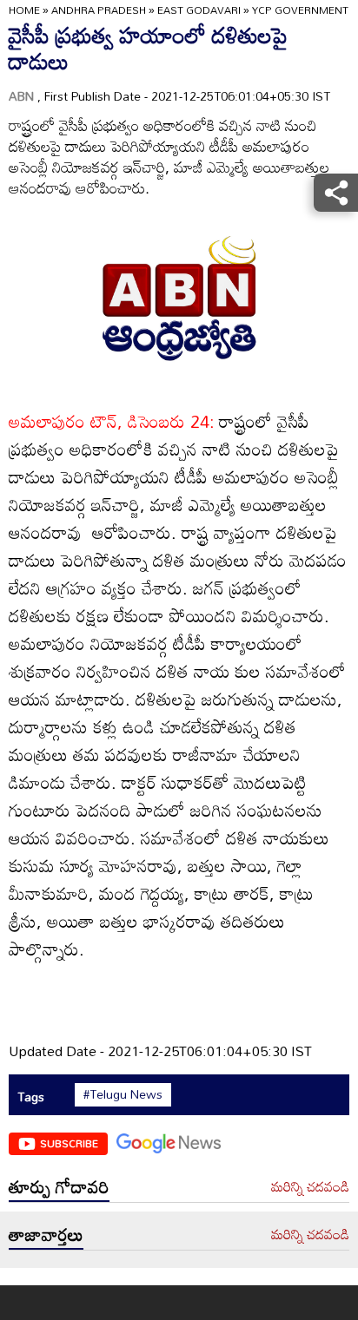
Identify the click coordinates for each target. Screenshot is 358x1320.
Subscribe (69, 1143)
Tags (30, 1096)
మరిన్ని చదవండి (310, 1187)
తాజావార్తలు (46, 1234)
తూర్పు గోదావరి (59, 1186)
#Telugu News (122, 1094)
